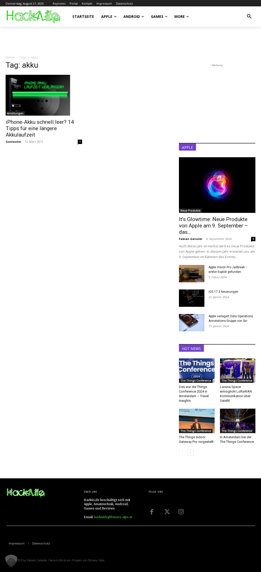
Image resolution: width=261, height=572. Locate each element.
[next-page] (190, 452)
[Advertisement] (65, 40)
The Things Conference (195, 380)
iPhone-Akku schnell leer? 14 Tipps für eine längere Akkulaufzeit (40, 128)
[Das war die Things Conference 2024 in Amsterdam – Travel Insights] (197, 370)
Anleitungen (15, 113)
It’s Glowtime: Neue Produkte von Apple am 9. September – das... (213, 225)
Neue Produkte (190, 210)
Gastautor (13, 141)
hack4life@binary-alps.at (113, 517)
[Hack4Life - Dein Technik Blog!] (25, 493)
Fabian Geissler (190, 239)
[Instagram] (181, 512)
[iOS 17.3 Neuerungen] (191, 298)
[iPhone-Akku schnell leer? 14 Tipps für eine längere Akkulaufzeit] (44, 95)
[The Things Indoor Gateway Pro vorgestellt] (197, 421)
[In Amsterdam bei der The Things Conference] (238, 421)
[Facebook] (152, 512)
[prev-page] (182, 452)
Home (10, 57)
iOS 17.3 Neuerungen (223, 292)
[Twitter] (166, 512)
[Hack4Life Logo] (33, 16)
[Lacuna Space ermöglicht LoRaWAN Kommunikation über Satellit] (238, 370)
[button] (249, 16)
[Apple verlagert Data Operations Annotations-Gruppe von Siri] (191, 323)
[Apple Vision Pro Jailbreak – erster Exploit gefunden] (191, 274)
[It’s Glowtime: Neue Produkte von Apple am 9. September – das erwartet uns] (217, 185)
